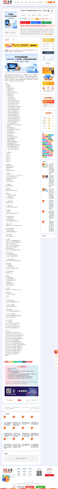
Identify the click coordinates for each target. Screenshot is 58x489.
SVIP (56, 352)
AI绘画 (47, 136)
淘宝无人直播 (44, 150)
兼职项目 (6, 361)
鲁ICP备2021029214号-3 (42, 484)
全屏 (56, 360)
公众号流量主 (44, 139)
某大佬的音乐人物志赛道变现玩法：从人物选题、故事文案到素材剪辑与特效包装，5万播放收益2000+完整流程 (51, 181)
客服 (56, 356)
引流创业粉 (44, 147)
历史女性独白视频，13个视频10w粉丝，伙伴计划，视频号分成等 (35, 423)
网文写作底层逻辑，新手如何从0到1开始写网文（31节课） (26, 423)
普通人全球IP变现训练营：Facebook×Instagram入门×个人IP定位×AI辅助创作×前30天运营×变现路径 (8, 446)
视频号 (46, 155)
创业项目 (11, 361)
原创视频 (44, 144)
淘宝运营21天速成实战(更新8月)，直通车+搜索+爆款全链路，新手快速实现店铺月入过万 (51, 215)
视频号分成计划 (50, 155)
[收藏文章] (31, 400)
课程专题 (24, 471)
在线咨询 (49, 475)
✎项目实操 (37, 2)
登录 (26, 458)
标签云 (24, 473)
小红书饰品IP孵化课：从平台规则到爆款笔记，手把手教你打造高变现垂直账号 (12, 408)
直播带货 (44, 152)
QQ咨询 (46, 22)
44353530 (10, 372)
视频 (43, 155)
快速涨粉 (48, 147)
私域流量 (51, 152)
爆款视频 (52, 150)
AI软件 (50, 136)
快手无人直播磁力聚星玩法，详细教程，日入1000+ (26, 445)
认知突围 (40, 2)
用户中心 (30, 473)
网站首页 (16, 2)
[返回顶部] (56, 366)
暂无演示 (36, 22)
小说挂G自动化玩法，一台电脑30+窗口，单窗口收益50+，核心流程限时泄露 (30, 408)
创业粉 (43, 141)
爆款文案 (48, 150)
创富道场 (6, 50)
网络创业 (18, 473)
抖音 (50, 147)
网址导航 (24, 475)
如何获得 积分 (48, 34)
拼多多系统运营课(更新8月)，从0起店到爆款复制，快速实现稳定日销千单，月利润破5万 (51, 204)
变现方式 (47, 144)
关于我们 (30, 471)
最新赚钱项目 (30, 361)
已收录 (34, 15)
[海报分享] (37, 400)
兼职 (48, 139)
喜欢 (19, 400)
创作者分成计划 (51, 141)
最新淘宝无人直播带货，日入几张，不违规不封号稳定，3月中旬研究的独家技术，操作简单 (17, 446)
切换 (56, 363)
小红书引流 (14, 240)
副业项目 (19, 361)
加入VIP (30, 475)
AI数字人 (44, 136)
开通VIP (14, 487)
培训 (50, 144)
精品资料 (18, 471)
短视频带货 (47, 152)
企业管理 (18, 475)
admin (8, 400)
